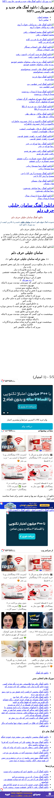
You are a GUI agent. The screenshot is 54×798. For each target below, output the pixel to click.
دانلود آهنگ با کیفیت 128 (19, 510)
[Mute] (8, 412)
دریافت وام (27, 426)
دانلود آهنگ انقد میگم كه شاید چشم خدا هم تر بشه (25, 710)
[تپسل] (1, 789)
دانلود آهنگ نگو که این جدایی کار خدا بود (30, 697)
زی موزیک (27, 280)
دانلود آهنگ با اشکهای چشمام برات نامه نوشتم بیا (26, 707)
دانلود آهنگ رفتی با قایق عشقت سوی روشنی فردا (25, 787)
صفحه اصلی (42, 17)
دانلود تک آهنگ (42, 673)
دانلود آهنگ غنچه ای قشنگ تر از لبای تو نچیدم (28, 705)
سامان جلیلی (25, 222)
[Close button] (52, 789)
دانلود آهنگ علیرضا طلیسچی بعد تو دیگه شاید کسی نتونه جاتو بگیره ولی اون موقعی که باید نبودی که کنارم (25, 686)
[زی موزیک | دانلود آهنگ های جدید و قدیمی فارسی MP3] (28, 1)
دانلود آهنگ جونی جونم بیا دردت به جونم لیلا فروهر (25, 784)
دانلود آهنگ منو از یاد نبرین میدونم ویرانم (30, 777)
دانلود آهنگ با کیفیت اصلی (42, 510)
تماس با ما (43, 20)
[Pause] (4, 412)
